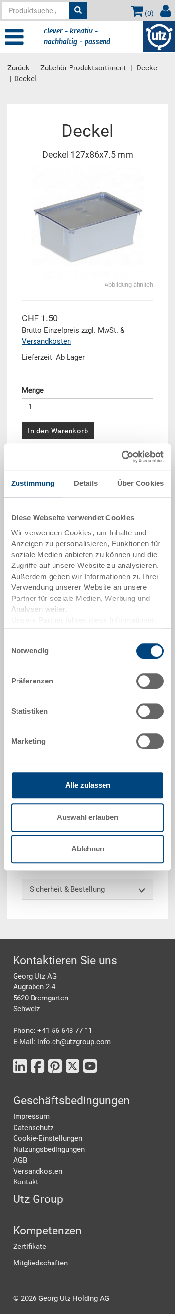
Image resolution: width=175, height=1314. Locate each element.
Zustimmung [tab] (32, 483)
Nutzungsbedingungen (49, 1149)
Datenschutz (33, 1127)
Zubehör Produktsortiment (83, 68)
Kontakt (25, 1182)
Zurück (18, 68)
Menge (33, 390)
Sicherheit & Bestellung (67, 889)
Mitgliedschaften (40, 1263)
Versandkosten (46, 341)
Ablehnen (87, 849)
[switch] (150, 681)
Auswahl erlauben (87, 817)
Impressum (31, 1116)
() (148, 13)
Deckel (148, 68)
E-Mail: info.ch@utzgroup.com (62, 1041)
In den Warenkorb (58, 431)
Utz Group (38, 1199)
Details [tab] (86, 483)
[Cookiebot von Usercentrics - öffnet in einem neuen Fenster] (123, 456)
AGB (20, 1160)
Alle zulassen (87, 785)
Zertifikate (29, 1246)
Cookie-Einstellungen (47, 1138)
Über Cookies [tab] (140, 483)
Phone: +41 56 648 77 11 (52, 1030)
